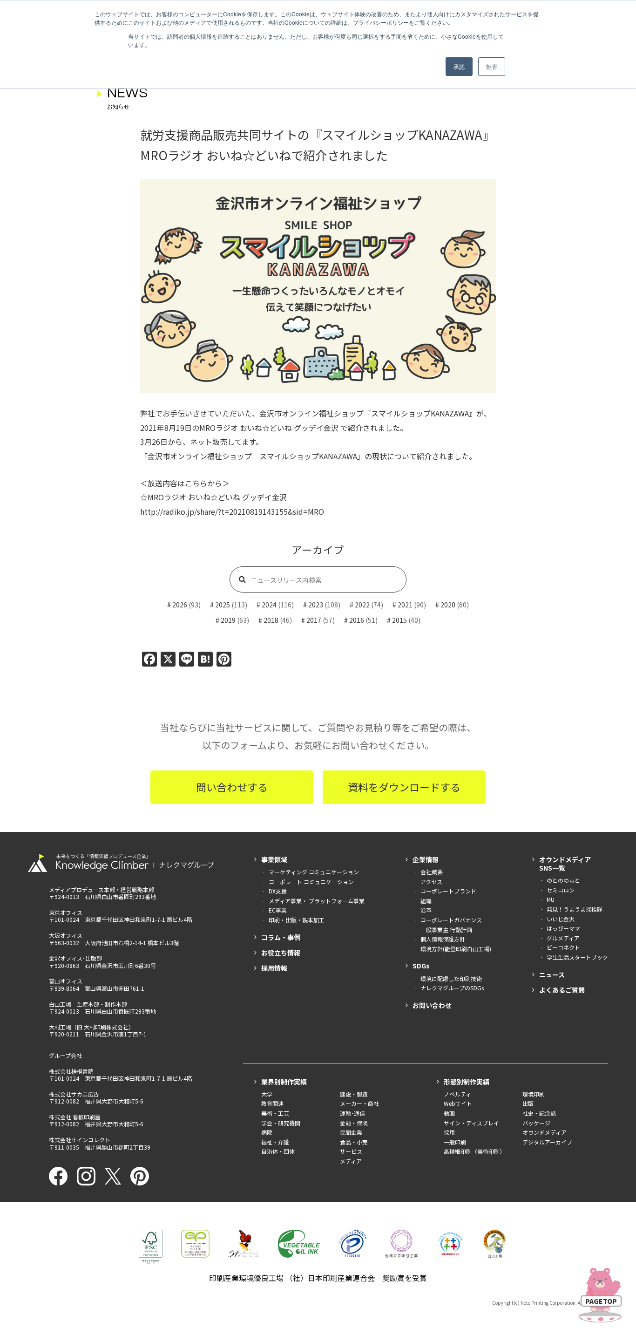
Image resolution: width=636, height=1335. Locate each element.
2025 (222, 604)
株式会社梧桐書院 (71, 1071)
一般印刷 (455, 1142)
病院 (266, 1132)
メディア (351, 1161)
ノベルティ (457, 1094)
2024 (269, 604)
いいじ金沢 (561, 919)
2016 (356, 620)
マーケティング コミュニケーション (314, 872)
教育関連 (272, 1103)
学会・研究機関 (280, 1123)
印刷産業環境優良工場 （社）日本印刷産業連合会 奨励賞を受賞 (318, 1277)
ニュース (552, 974)
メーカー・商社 (359, 1103)
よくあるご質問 (562, 989)
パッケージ (536, 1123)
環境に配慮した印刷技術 (451, 978)
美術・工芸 (275, 1113)
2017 (313, 620)
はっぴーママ (563, 928)
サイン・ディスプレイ (471, 1123)
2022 (362, 604)
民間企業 (351, 1132)
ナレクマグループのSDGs (452, 988)
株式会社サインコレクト (79, 1140)
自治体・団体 (278, 1151)
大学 (266, 1094)
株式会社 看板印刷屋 (75, 1117)
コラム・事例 (280, 937)
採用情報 (274, 968)
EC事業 (278, 910)
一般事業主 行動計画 (446, 929)
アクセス (431, 881)
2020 (447, 604)
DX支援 (278, 891)
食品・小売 (354, 1142)
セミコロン (561, 890)
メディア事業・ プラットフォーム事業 (317, 901)
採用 (449, 1132)
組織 (426, 901)
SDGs (421, 965)
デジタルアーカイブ (547, 1142)
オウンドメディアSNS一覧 (565, 863)
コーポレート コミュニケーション (311, 881)
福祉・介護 (275, 1142)
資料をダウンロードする (404, 786)
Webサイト (458, 1103)
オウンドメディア (544, 1132)
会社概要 (431, 872)
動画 (449, 1113)
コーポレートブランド (448, 891)
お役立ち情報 (280, 952)
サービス (351, 1151)
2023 (315, 604)
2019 (228, 620)
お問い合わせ (432, 1005)
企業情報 (426, 859)
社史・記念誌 (539, 1113)
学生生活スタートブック (577, 957)
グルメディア (563, 938)
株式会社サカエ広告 (74, 1094)
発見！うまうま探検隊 (574, 909)
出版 (528, 1103)
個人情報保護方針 (442, 939)
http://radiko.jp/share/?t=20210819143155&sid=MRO (232, 511)
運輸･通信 (352, 1113)
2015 (399, 620)
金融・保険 (354, 1123)
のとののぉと (563, 880)
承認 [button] (459, 66)
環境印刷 (533, 1094)
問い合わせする (232, 786)
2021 (405, 604)
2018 (271, 620)
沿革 (426, 910)
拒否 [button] (491, 66)
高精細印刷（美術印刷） (474, 1151)
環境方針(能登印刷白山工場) (455, 949)
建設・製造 (354, 1094)
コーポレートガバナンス (451, 920)
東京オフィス (65, 912)
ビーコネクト (563, 947)
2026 (179, 604)
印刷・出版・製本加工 (297, 920)
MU (551, 899)
